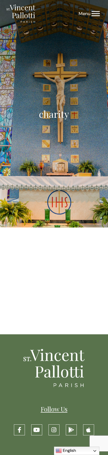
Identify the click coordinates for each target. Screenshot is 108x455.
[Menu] (95, 13)
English (69, 450)
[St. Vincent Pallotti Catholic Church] (21, 14)
